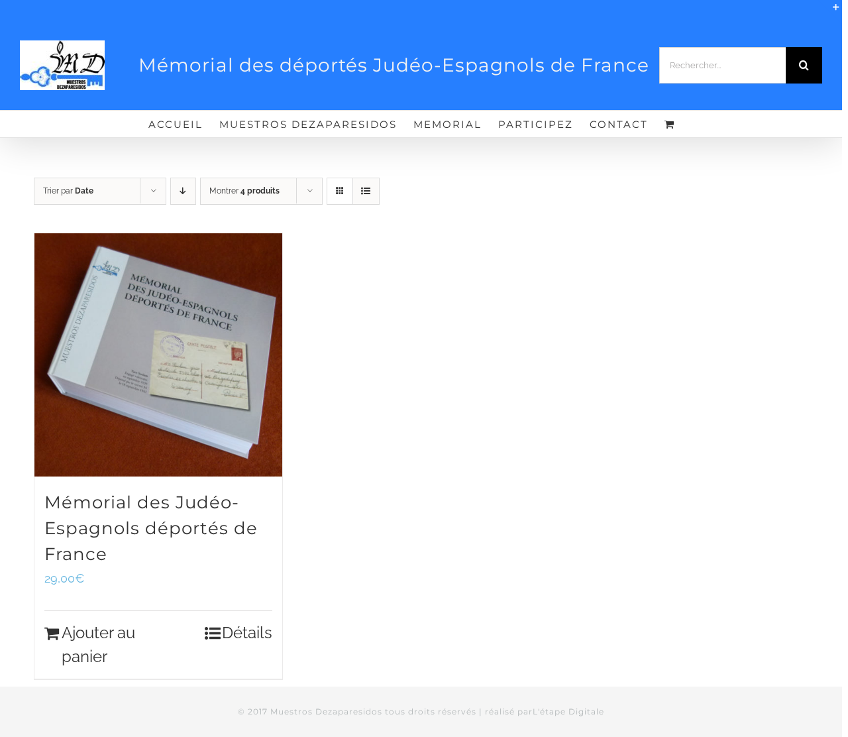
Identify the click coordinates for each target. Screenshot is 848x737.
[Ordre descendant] (183, 191)
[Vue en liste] (366, 191)
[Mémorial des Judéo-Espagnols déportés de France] (158, 355)
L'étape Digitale (568, 711)
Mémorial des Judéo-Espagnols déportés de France (151, 528)
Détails (247, 632)
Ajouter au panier (98, 644)
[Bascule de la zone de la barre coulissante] (830, 12)
